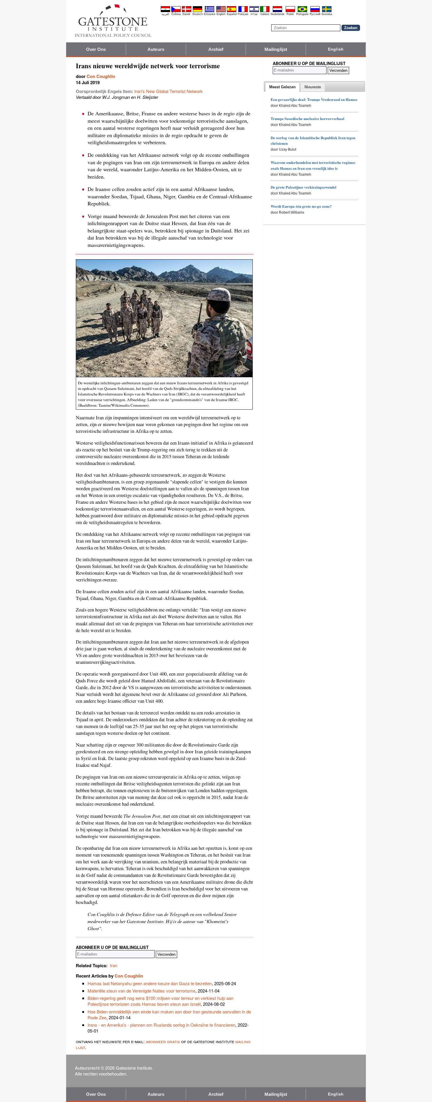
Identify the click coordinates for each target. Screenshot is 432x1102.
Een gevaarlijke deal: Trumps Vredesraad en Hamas (314, 99)
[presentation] (282, 87)
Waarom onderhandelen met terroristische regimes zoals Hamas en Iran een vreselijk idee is (313, 165)
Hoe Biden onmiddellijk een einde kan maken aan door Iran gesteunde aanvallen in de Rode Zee (169, 1014)
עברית (254, 14)
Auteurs (156, 49)
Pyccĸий (315, 14)
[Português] (302, 11)
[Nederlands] (277, 11)
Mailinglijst (275, 49)
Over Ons (96, 49)
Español (232, 14)
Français (243, 14)
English (221, 14)
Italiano (264, 14)
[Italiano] (264, 11)
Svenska (327, 14)
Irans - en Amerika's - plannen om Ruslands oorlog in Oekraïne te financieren (161, 1025)
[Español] (231, 11)
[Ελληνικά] (209, 11)
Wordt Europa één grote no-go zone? (301, 206)
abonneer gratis (163, 1041)
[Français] (243, 11)
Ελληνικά (209, 14)
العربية (165, 14)
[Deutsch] (197, 11)
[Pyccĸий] (315, 11)
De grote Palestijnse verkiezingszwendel (303, 187)
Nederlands (277, 14)
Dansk (186, 14)
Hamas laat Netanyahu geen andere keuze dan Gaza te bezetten (150, 983)
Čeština (176, 14)
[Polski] (290, 11)
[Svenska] (326, 11)
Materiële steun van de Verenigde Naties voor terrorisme (141, 991)
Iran (113, 965)
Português (302, 14)
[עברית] (254, 11)
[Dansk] (186, 11)
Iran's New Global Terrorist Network (168, 91)
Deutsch (197, 14)
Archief (216, 49)
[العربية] (165, 11)
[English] (221, 11)
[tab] (282, 87)
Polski (290, 14)
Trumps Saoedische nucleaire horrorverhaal (307, 118)
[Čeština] (176, 11)
